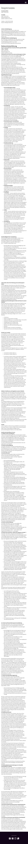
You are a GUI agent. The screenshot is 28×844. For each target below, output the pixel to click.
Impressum (14, 835)
